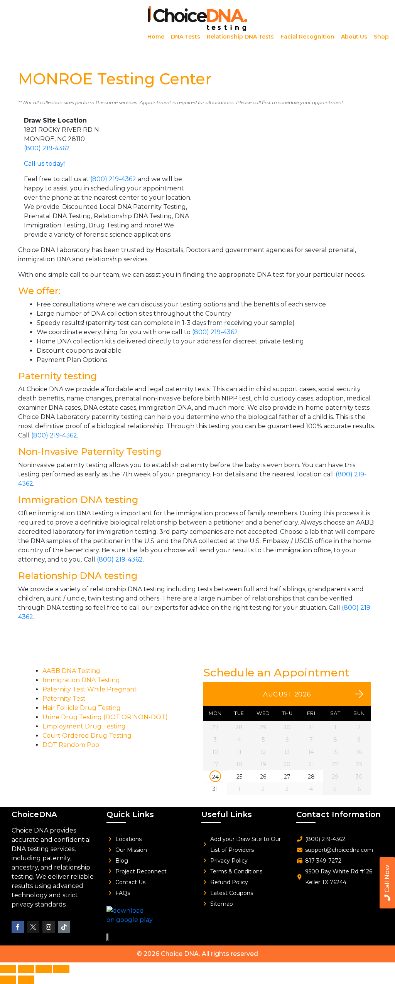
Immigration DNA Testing (81, 680)
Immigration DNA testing (78, 499)
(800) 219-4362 (47, 148)
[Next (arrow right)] (26, 980)
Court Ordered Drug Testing (87, 735)
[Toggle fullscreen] (26, 969)
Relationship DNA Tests (240, 36)
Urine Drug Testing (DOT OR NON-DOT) (105, 717)
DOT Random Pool (71, 745)
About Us (354, 36)
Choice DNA (180, 953)
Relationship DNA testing (78, 575)
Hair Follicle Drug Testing (81, 708)
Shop (381, 36)
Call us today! (44, 163)
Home (155, 36)
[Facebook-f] (18, 927)
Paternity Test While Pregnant (89, 689)
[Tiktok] (64, 927)
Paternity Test (64, 698)
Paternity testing (57, 376)
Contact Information (338, 814)
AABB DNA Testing (71, 671)
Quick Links (130, 814)
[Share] (43, 969)
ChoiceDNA (34, 814)
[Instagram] (48, 927)
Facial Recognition (307, 36)
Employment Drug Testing (84, 726)
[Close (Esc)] (61, 969)
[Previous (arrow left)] (8, 980)
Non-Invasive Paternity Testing (90, 451)
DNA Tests (185, 36)
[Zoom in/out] (8, 969)
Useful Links (226, 814)
